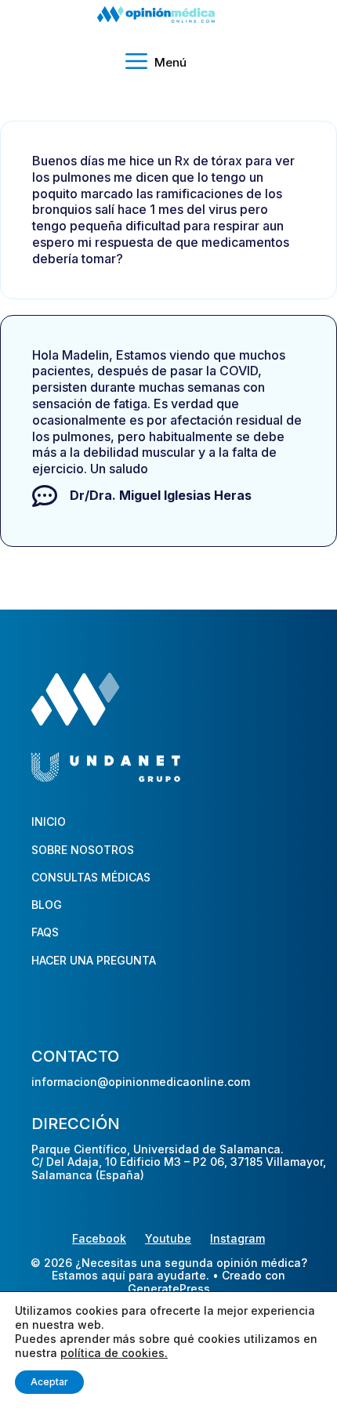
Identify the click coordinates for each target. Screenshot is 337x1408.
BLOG (46, 904)
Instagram (237, 1238)
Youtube (168, 1238)
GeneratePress (169, 1289)
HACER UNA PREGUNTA (93, 960)
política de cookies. (114, 1352)
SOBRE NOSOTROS (82, 849)
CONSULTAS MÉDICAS (90, 877)
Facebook (99, 1238)
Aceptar (49, 1382)
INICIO (48, 821)
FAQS (45, 932)
